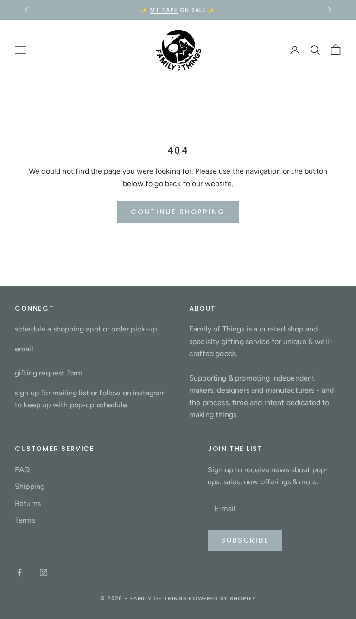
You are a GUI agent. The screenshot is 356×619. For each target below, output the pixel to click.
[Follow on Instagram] (43, 572)
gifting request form (49, 373)
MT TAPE (164, 10)
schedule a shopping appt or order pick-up (86, 329)
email (24, 348)
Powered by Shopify (222, 598)
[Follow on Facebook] (19, 572)
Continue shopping (178, 212)
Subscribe (245, 540)
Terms (25, 520)
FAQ (22, 469)
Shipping (29, 486)
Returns (28, 503)
